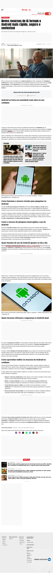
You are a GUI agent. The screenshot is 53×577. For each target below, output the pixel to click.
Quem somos (30, 550)
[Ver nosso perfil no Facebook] (16, 433)
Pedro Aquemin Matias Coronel (14, 45)
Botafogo (21, 538)
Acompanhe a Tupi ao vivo (30, 537)
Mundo (4, 543)
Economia (4, 545)
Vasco (20, 544)
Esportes (21, 537)
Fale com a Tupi (29, 548)
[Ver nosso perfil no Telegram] (30, 433)
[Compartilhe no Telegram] (45, 44)
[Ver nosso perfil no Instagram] (20, 433)
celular (21, 427)
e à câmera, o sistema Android (23, 245)
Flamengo (21, 540)
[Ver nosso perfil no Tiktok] (33, 433)
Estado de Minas (29, 555)
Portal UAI (29, 562)
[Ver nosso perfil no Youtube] (37, 433)
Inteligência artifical (29, 427)
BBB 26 (11, 538)
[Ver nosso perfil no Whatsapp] (26, 433)
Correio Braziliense (29, 558)
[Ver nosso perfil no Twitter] (23, 433)
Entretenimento (13, 537)
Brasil (3, 541)
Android (10, 131)
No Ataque (29, 560)
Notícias (4, 537)
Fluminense (22, 542)
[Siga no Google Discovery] (49, 44)
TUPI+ (28, 540)
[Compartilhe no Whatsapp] (44, 44)
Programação (30, 542)
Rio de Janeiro (4, 539)
